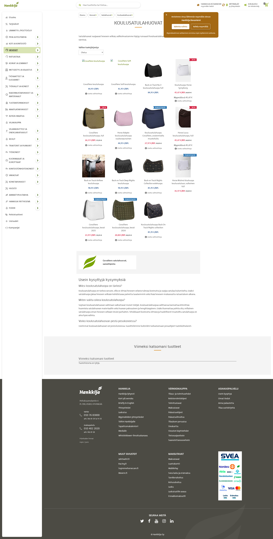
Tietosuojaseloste (176, 435)
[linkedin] (172, 521)
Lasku (171, 486)
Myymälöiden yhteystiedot (131, 417)
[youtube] (157, 521)
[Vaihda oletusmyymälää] (223, 5)
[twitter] (142, 521)
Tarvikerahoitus (175, 477)
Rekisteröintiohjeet (177, 398)
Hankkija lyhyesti (126, 393)
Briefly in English (126, 403)
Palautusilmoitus (176, 417)
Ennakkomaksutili (177, 496)
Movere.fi (122, 473)
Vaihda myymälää (200, 26)
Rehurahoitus (174, 482)
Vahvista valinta (180, 26)
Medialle (122, 430)
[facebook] (150, 521)
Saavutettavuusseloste (179, 440)
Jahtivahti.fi (124, 459)
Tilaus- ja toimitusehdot (179, 393)
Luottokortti (174, 463)
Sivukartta (173, 426)
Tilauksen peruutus (177, 421)
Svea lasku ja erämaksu (179, 473)
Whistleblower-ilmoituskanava (133, 435)
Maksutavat (174, 407)
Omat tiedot (224, 398)
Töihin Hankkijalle (126, 421)
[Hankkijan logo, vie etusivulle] (12, 4)
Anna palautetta (226, 403)
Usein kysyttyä (225, 393)
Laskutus (122, 412)
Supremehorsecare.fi (128, 468)
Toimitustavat (175, 403)
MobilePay (173, 468)
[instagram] (164, 521)
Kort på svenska (125, 398)
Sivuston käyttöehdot (178, 430)
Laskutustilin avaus (177, 491)
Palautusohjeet (175, 412)
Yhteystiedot (124, 407)
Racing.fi (122, 463)
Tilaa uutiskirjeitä (226, 407)
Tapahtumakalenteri (128, 426)
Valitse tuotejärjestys (89, 47)
